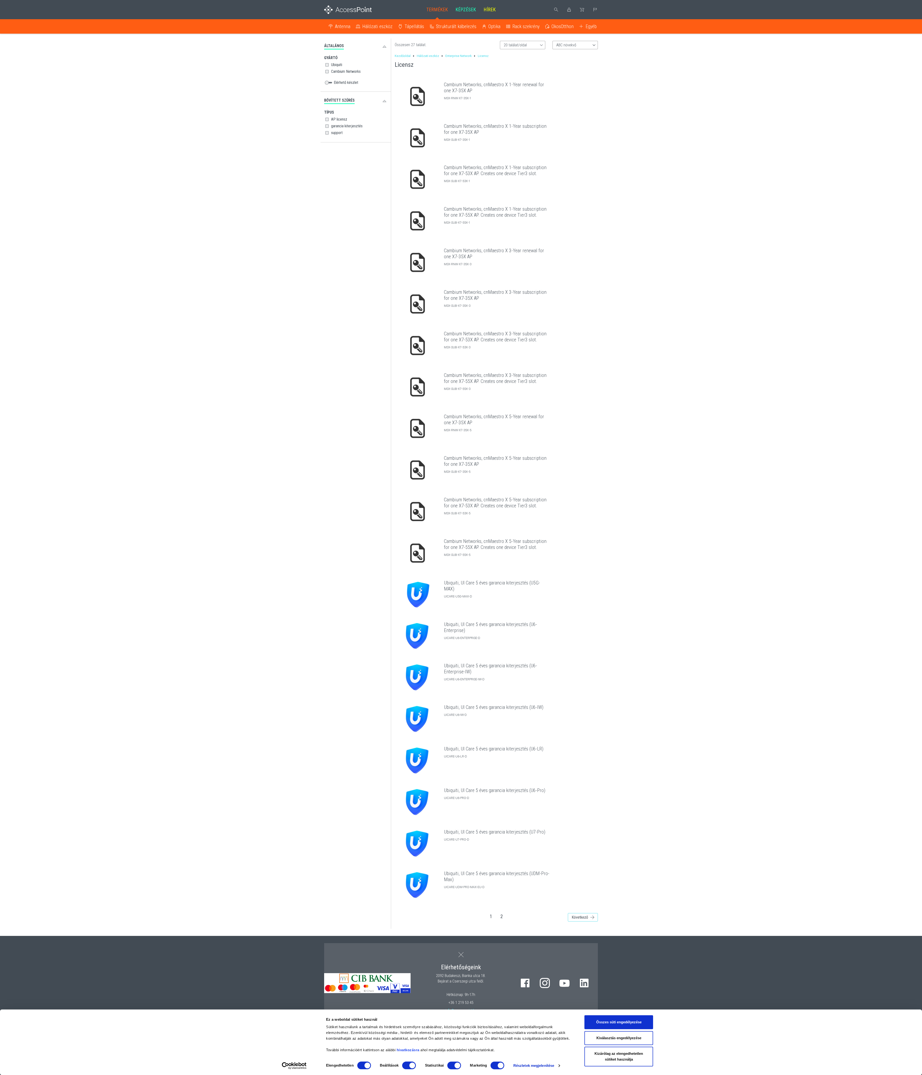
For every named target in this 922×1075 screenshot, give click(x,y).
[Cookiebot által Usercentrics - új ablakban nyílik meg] (294, 1065)
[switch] (409, 1065)
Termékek (437, 9)
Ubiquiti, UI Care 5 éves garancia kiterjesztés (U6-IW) (493, 707)
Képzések (465, 9)
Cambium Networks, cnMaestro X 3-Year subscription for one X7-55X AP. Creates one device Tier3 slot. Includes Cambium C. (495, 381)
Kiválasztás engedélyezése (618, 1038)
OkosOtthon (563, 26)
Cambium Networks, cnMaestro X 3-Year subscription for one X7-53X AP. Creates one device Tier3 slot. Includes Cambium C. (495, 340)
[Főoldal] (355, 10)
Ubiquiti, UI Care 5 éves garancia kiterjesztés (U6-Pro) (494, 790)
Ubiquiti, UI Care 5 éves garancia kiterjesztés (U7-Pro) (494, 832)
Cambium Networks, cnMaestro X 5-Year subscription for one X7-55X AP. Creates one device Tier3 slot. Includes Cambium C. (495, 547)
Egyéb (591, 26)
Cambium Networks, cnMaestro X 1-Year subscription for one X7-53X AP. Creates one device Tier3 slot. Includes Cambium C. (495, 173)
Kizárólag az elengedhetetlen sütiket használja (618, 1056)
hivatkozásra (408, 1050)
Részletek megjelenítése (533, 1065)
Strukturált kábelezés (456, 26)
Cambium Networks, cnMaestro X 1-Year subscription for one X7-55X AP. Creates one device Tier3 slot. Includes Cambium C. (495, 215)
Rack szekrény (526, 26)
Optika (494, 26)
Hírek (490, 9)
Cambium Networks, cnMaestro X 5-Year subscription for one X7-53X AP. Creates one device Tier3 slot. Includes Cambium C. (495, 506)
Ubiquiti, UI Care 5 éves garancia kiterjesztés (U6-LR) (493, 749)
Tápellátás (414, 26)
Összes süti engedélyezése (619, 1022)
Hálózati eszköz (377, 26)
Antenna (342, 26)
